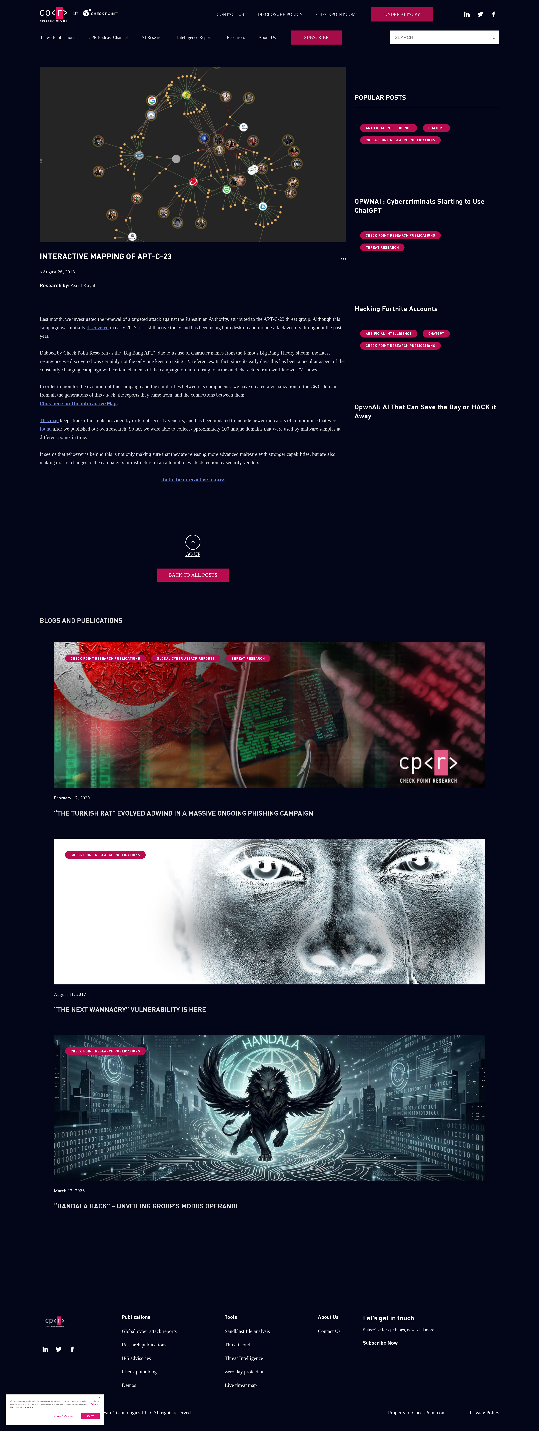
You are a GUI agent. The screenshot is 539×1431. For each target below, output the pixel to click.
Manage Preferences (63, 1416)
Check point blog (139, 1372)
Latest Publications (58, 37)
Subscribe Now (380, 1342)
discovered (98, 327)
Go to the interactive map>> (193, 479)
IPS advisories (136, 1358)
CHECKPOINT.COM (336, 14)
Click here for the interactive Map (78, 403)
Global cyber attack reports (149, 1331)
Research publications (144, 1345)
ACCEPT (90, 1416)
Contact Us (329, 1331)
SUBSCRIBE (316, 37)
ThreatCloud (237, 1345)
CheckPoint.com (429, 1412)
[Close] (99, 1398)
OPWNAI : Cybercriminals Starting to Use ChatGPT (420, 205)
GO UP (192, 554)
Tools (231, 1317)
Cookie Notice (26, 1407)
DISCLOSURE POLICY (280, 14)
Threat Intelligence (244, 1358)
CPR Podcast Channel (108, 37)
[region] (55, 1409)
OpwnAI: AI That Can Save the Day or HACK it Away (425, 411)
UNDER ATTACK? (402, 14)
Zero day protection (245, 1372)
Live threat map (241, 1385)
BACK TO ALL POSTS (192, 575)
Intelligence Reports (195, 37)
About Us (267, 37)
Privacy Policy (484, 1412)
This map (49, 420)
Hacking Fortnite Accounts (396, 308)
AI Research (152, 37)
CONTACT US (230, 14)
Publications (136, 1317)
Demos (129, 1385)
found (46, 429)
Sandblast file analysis (247, 1331)
